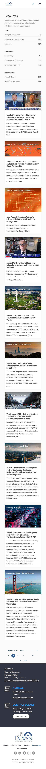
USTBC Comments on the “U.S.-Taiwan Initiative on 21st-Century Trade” (20, 317)
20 (33, 656)
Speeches (8, 44)
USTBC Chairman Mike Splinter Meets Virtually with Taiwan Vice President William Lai (22, 601)
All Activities (16, 745)
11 (23, 656)
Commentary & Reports (14, 61)
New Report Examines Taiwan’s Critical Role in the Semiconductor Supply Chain (21, 219)
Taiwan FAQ (22, 748)
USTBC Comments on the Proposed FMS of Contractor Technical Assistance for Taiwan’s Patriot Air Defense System (21, 471)
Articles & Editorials (12, 65)
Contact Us (21, 716)
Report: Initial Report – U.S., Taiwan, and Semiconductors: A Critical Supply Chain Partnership (22, 163)
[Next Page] (20, 660)
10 (18, 656)
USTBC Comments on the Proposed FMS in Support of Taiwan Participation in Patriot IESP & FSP (21, 534)
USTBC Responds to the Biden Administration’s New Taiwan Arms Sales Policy (21, 365)
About (5, 745)
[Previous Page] (27, 650)
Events (26, 745)
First (22, 651)
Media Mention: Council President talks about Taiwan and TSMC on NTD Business (22, 265)
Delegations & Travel (13, 35)
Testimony (9, 56)
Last (25, 661)
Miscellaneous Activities (14, 39)
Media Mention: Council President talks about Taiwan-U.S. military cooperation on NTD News (20, 117)
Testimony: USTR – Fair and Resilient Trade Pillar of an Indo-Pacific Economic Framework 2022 (22, 416)
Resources (36, 745)
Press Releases (10, 77)
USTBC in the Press (12, 82)
